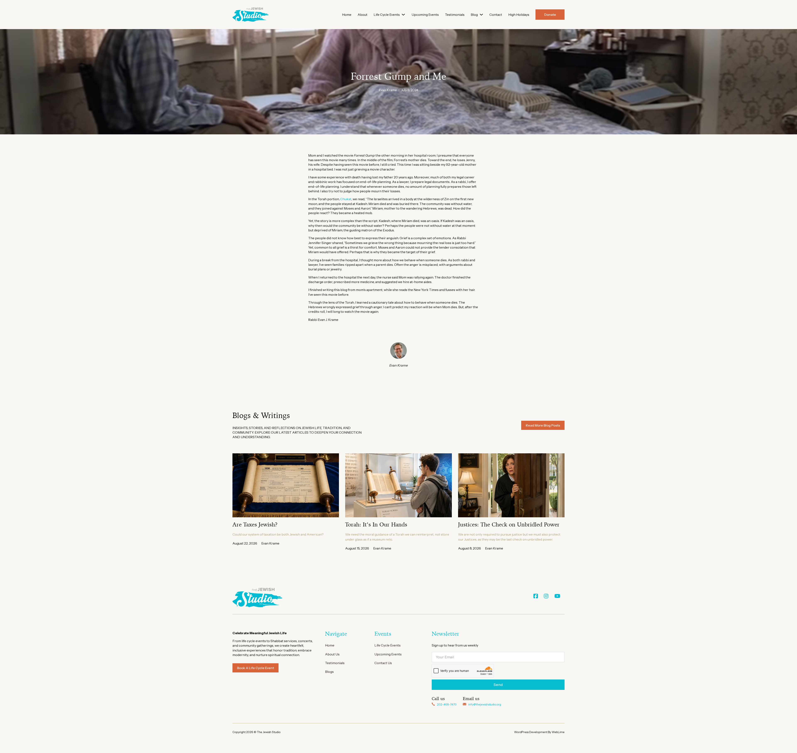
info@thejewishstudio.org (484, 704)
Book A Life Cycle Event (255, 668)
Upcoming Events (425, 14)
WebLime (558, 732)
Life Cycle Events (387, 14)
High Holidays (518, 14)
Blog (474, 14)
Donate (550, 14)
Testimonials (455, 14)
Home (346, 14)
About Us (332, 654)
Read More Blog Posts (543, 425)
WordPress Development (531, 732)
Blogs (329, 672)
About (362, 14)
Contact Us (383, 663)
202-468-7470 (447, 704)
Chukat (345, 199)
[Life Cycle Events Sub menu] (403, 14)
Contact (495, 14)
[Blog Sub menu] (481, 14)
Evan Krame (388, 90)
